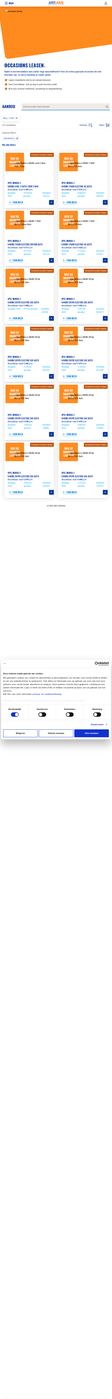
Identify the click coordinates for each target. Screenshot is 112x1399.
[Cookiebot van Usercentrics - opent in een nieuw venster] (97, 664)
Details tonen (97, 724)
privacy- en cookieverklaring (47, 694)
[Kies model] (51, 202)
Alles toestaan (91, 733)
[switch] (42, 714)
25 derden (31, 700)
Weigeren (20, 733)
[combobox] (66, 106)
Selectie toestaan (56, 733)
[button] (10, 136)
